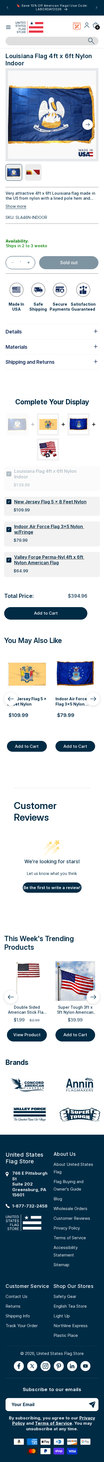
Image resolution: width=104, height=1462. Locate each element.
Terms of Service (70, 1237)
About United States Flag (73, 1168)
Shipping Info (18, 1315)
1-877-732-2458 (29, 1206)
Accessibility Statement (66, 1251)
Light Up (62, 1315)
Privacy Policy (67, 1228)
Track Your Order (22, 1325)
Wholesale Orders (70, 1208)
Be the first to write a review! (52, 887)
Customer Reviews (72, 1218)
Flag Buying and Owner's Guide (68, 1185)
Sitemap (61, 1264)
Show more (16, 206)
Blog (58, 1198)
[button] (8, 27)
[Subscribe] (92, 1404)
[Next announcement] (96, 7)
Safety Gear (65, 1296)
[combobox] (46, 41)
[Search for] (91, 41)
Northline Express (71, 1325)
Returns (13, 1306)
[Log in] (87, 27)
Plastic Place (66, 1335)
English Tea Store (70, 1306)
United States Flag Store (60, 1353)
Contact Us (16, 1296)
